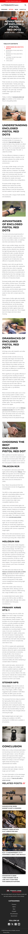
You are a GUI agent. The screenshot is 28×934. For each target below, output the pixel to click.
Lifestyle (22, 9)
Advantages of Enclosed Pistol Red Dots (14, 51)
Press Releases (14, 913)
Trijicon (20, 472)
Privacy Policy (6, 932)
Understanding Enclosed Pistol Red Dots (15, 47)
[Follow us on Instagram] (16, 924)
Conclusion (9, 61)
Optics (11, 9)
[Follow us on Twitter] (12, 924)
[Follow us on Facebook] (9, 924)
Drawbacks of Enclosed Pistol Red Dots (14, 54)
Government (14, 916)
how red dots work (14, 142)
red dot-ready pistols (15, 517)
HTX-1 (4, 615)
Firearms (4, 9)
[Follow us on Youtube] (19, 924)
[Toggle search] (25, 5)
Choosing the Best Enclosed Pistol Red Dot (13, 58)
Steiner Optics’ (6, 686)
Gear (16, 9)
